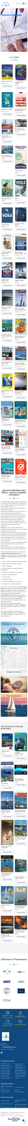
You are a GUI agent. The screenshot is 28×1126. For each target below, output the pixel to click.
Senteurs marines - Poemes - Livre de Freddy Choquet (6, 812)
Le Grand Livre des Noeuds (19, 224)
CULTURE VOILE (5, 224)
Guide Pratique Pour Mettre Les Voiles (20, 337)
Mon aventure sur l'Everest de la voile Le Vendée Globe (20, 130)
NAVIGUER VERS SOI (6, 198)
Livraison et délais (7, 1015)
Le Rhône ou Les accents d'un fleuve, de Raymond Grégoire (7, 936)
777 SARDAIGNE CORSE (19, 83)
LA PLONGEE (4, 783)
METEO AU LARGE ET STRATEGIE (6, 308)
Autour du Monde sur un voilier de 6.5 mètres (7, 156)
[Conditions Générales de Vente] (20, 1013)
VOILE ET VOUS (19, 170)
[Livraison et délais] (7, 1012)
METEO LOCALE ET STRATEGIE (19, 392)
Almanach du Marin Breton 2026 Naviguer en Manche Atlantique (20, 310)
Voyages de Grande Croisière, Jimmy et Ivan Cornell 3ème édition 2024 (7, 336)
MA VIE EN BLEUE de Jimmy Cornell (6, 363)
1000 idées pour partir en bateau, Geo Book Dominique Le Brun (20, 839)
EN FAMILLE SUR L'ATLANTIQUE (5, 419)
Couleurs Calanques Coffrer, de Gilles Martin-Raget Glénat (20, 878)
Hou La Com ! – (19, 1114)
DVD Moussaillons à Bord (6, 905)
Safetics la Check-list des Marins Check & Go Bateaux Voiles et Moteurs (20, 478)
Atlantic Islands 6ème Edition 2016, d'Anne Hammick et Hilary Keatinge (20, 812)
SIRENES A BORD (19, 280)
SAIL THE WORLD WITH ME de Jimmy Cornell (6, 448)
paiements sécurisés (20, 1024)
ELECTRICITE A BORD (6, 109)
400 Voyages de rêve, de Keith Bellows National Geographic (6, 875)
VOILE (16, 198)
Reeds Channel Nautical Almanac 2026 (20, 253)
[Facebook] (2, 1053)
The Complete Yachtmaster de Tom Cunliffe (6, 137)
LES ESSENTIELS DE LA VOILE (7, 391)
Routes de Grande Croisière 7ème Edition (20, 363)
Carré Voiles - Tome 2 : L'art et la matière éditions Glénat (20, 932)
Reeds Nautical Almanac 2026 (5, 280)
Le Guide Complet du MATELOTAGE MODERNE (6, 253)
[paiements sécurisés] (20, 1021)
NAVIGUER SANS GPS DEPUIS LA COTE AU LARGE (20, 422)
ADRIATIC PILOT (5, 751)
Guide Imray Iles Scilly (6, 81)
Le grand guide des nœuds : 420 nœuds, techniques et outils (20, 450)
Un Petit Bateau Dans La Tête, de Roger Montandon (20, 908)
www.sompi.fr (10, 1114)
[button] (7, 86)
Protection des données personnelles (15, 1115)
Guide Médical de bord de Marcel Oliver (20, 110)
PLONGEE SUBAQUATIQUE (19, 753)
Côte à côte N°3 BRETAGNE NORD (19, 779)
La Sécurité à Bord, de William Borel (6, 846)
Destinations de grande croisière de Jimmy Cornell (6, 477)
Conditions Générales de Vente (20, 1016)
